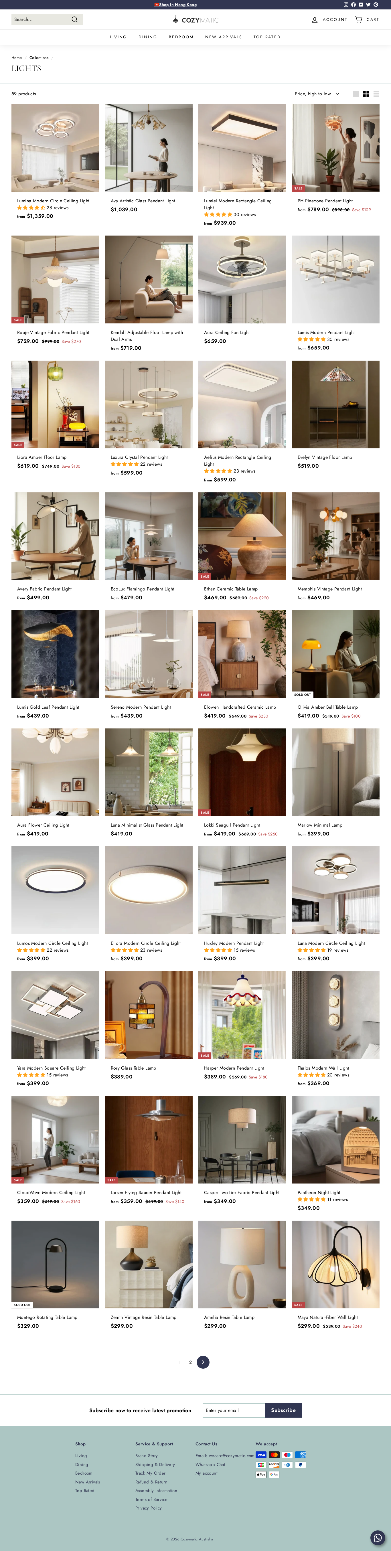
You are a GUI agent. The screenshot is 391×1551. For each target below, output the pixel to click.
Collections (38, 57)
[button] (32, 207)
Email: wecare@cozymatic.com (225, 1456)
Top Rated (267, 37)
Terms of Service (151, 1499)
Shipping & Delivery (155, 1464)
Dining (148, 37)
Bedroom (181, 37)
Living (118, 37)
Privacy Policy (148, 1508)
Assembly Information (156, 1490)
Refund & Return (151, 1482)
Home (16, 57)
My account (207, 1473)
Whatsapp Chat (210, 1464)
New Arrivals (223, 37)
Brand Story (146, 1456)
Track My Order (150, 1473)
